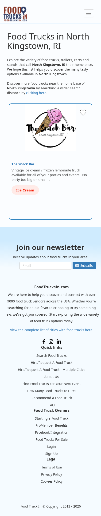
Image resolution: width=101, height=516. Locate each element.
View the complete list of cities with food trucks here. (51, 330)
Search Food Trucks (51, 355)
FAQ (51, 405)
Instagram (51, 341)
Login (51, 446)
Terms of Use (51, 467)
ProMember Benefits (51, 425)
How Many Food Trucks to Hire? (51, 391)
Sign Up (51, 453)
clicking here (36, 93)
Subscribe (86, 265)
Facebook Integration (51, 432)
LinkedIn (59, 341)
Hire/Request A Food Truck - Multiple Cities (51, 369)
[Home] (15, 14)
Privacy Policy (51, 474)
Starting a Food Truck (51, 418)
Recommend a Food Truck (51, 398)
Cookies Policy (51, 481)
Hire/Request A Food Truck (51, 362)
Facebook (44, 341)
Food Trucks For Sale (52, 439)
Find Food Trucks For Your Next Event (52, 383)
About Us (51, 376)
